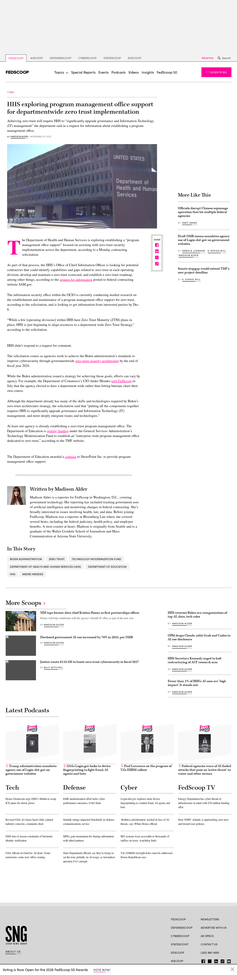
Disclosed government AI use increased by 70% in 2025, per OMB (87, 637)
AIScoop (37, 58)
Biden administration (26, 559)
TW (209, 960)
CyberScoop (87, 58)
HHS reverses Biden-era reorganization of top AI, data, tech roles (197, 615)
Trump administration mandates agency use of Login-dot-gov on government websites (31, 770)
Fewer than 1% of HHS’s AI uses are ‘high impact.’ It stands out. (197, 683)
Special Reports (83, 72)
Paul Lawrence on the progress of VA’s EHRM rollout (146, 768)
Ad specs (207, 936)
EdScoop (134, 58)
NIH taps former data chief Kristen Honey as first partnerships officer (89, 613)
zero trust (57, 559)
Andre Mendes (32, 574)
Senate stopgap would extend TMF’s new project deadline (204, 270)
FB (202, 960)
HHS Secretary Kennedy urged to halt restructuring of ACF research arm (195, 660)
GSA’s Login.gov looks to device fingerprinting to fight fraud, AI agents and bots (87, 770)
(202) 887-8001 (210, 952)
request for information (76, 279)
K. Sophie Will (217, 250)
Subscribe (218, 72)
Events (103, 72)
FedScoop (16, 58)
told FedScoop (121, 380)
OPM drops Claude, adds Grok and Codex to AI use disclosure (199, 637)
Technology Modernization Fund (96, 559)
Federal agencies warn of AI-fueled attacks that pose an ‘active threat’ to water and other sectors (204, 770)
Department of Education (107, 566)
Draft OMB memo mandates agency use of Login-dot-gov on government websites (204, 240)
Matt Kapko (189, 222)
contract (70, 456)
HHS (12, 574)
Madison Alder (19, 136)
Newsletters (210, 919)
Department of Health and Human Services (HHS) (45, 566)
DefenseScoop (60, 58)
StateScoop (112, 58)
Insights (148, 72)
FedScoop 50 (167, 72)
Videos (133, 72)
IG (221, 960)
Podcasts (118, 72)
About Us (13, 951)
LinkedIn (216, 960)
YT (228, 960)
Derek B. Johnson (193, 250)
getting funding (58, 430)
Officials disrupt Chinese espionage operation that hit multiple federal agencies (203, 212)
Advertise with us (214, 927)
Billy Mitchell (53, 667)
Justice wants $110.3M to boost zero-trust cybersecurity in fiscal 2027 (89, 662)
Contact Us (209, 944)
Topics (59, 72)
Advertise (207, 58)
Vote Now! (102, 970)
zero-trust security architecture (97, 360)
